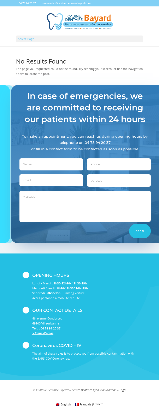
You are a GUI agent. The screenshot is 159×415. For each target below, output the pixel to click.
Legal (122, 390)
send (140, 231)
